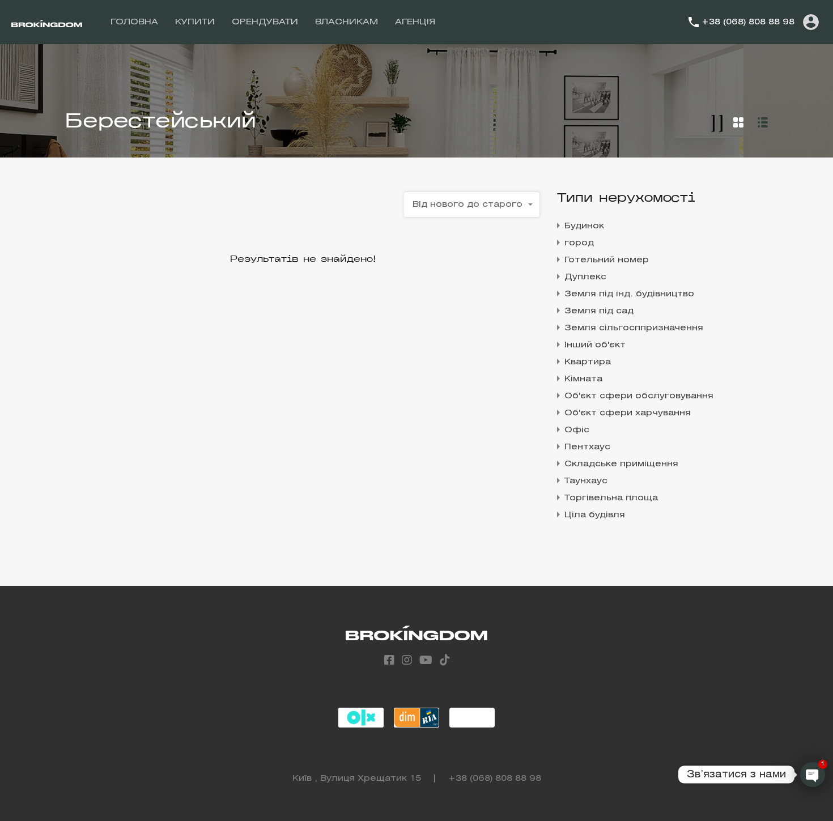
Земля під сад (599, 311)
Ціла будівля (594, 515)
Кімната (583, 379)
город (579, 243)
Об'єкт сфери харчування (627, 413)
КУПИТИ (195, 22)
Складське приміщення (621, 464)
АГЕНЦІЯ (415, 22)
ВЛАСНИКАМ (346, 22)
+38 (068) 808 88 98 (748, 22)
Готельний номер (606, 260)
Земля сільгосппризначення (633, 328)
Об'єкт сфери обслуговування (638, 396)
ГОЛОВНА (134, 22)
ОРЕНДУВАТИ (265, 22)
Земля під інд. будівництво (629, 294)
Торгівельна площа (611, 498)
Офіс (576, 430)
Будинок (584, 226)
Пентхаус (587, 447)
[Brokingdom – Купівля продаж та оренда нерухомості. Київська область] (46, 22)
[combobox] (472, 205)
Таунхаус (585, 481)
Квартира (587, 362)
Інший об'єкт (595, 345)
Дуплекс (585, 277)
